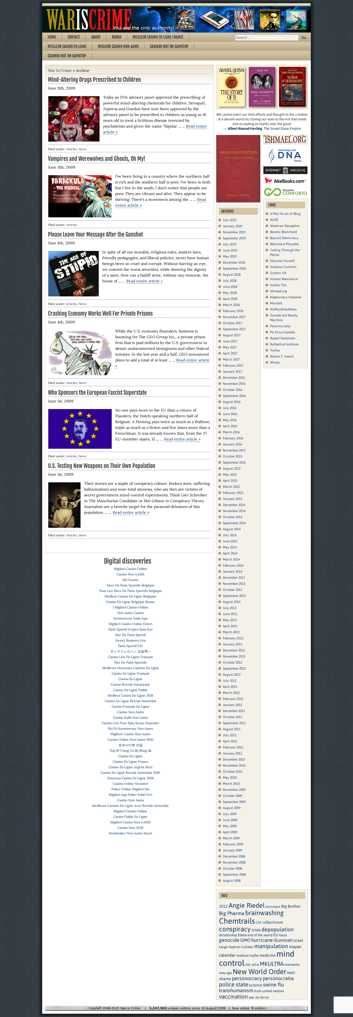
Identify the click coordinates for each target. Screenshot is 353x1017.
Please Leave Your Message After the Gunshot (95, 234)
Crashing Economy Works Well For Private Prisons (100, 313)
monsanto (291, 964)
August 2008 (231, 881)
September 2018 (234, 269)
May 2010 (230, 778)
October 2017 (232, 323)
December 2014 (234, 505)
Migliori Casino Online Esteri (130, 624)
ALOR (274, 220)
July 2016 (229, 408)
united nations (273, 991)
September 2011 (234, 723)
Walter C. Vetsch (282, 356)
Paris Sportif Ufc (130, 646)
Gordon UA (278, 273)
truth (257, 991)
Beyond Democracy (284, 238)
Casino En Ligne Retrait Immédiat (130, 701)
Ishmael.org (278, 291)
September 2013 (234, 596)
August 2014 (231, 529)
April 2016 (230, 426)
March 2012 (231, 693)
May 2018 (230, 293)
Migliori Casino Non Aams (118, 46)
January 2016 (232, 444)
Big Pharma (231, 913)
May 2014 (230, 547)
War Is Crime (60, 70)
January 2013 (232, 644)
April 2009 (230, 832)
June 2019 (230, 250)
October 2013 (232, 590)
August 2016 (231, 402)
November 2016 (234, 384)
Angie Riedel (247, 905)
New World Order (259, 971)
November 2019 (234, 232)
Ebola (242, 935)
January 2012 (232, 705)
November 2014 (234, 511)
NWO (291, 973)
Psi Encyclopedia (282, 332)
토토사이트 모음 (131, 745)
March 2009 (231, 838)
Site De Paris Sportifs (130, 662)
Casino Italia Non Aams (130, 717)
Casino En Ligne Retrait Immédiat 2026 (130, 772)
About (96, 37)
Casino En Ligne (130, 679)
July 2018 (229, 281)
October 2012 (232, 662)
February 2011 (233, 747)
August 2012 (231, 675)
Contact (74, 37)
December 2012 (234, 650)
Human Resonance (284, 279)
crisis (256, 929)
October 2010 (232, 771)
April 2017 (230, 353)
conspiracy (235, 929)
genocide (229, 940)
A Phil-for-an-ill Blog (285, 214)
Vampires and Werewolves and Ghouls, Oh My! (96, 158)
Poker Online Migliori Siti (130, 789)
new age (225, 973)
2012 (223, 906)
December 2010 (234, 759)
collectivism (272, 922)
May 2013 (230, 620)
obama (225, 979)
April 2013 (230, 626)
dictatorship (228, 935)
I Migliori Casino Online (130, 607)
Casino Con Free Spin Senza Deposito (130, 723)
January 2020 (232, 226)
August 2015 (231, 468)
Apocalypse (273, 906)
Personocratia (280, 326)
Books (116, 37)
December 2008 (234, 856)
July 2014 (229, 535)
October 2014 (232, 517)
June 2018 (230, 287)
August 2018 (231, 275)
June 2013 (230, 614)
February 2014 (233, 565)
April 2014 (230, 553)
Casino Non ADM (130, 828)
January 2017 (232, 372)
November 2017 (234, 317)
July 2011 (229, 735)
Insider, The (278, 285)
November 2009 (234, 790)
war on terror (259, 997)
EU (275, 935)
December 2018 (234, 262)
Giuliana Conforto (283, 267)
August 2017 (231, 335)
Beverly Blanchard (283, 232)
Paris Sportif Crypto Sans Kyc (130, 629)
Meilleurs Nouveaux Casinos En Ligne (130, 668)
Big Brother (291, 906)
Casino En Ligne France (130, 761)
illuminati (283, 940)
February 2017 (233, 365)
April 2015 (230, 481)
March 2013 (231, 632)
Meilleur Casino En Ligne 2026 (130, 695)
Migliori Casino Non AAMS (130, 822)
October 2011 (232, 717)
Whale (275, 362)
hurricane (262, 940)
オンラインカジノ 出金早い (130, 651)
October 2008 (232, 868)
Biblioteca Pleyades (284, 244)
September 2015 (234, 462)
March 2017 (231, 359)
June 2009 (230, 820)
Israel (298, 940)
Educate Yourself (282, 261)
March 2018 (231, 305)
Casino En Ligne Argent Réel (130, 767)
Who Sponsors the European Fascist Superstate (97, 392)
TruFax (275, 350)
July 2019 (229, 244)
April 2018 (230, 299)
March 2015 (231, 487)
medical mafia (247, 955)
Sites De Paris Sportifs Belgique (130, 585)
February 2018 (233, 311)
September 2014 (234, 523)
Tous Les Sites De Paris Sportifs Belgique (130, 591)
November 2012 (234, 656)
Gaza (283, 935)
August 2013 (231, 602)
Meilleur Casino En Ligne (67, 46)
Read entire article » (144, 280)
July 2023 (229, 220)
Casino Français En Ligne (130, 706)
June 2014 (230, 541)
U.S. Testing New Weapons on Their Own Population (101, 465)
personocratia (278, 978)
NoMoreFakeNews (283, 309)
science (255, 985)
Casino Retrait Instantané (130, 684)
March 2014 (231, 559)
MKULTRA (272, 964)
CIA (258, 922)
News (82, 149)
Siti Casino (130, 580)
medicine (267, 955)
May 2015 (230, 475)
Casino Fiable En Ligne (130, 817)
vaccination (233, 996)
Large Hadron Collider (236, 947)
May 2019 (230, 256)
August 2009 (231, 808)
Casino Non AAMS (131, 574)
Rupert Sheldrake (282, 338)
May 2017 (230, 347)
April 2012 (230, 687)
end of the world (259, 935)
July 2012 (229, 681)
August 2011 (231, 729)
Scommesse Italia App (131, 618)
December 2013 (234, 578)
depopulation (277, 929)
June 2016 (230, 414)
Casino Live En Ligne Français (130, 657)
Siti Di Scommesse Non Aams (130, 728)
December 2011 (234, 711)
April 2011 (230, 741)
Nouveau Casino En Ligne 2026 (130, 778)
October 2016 (232, 390)
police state (233, 984)
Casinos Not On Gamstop (169, 46)
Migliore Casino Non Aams (130, 734)
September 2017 (234, 329)
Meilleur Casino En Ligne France (158, 37)
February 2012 (233, 699)
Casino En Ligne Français (130, 673)
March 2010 (231, 784)
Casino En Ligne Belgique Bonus (130, 602)
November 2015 (234, 450)
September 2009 (234, 802)
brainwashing (264, 912)
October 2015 (232, 456)
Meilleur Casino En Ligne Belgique (130, 596)
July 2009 (229, 814)
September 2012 (234, 668)
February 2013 (233, 638)
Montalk (276, 303)
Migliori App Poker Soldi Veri (130, 794)
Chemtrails (237, 920)
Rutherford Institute (284, 344)
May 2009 (230, 826)
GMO (245, 940)
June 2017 (230, 341)
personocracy (247, 978)
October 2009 (232, 796)
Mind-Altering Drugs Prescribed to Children (94, 79)
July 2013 (229, 608)
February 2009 (233, 844)
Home (52, 37)
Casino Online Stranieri (130, 783)
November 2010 (234, 765)
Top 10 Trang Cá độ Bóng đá (130, 750)
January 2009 (232, 850)
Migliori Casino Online (130, 569)
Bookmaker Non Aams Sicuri (130, 833)
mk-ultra (252, 964)
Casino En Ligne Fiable (130, 690)
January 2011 (232, 753)
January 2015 (232, 499)
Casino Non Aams (130, 712)
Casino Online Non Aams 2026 (130, 739)
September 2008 (234, 875)
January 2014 (232, 572)
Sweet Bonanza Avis (130, 640)
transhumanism (236, 990)
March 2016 (231, 432)
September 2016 (234, 396)
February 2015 (233, 493)
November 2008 (234, 862)
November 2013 (234, 584)
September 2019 (234, 238)
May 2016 (230, 420)
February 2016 (233, 438)
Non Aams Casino (130, 613)
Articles (71, 149)
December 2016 (234, 378)
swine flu (273, 984)
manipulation (271, 946)
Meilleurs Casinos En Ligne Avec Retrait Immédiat (130, 806)
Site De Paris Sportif (130, 635)
